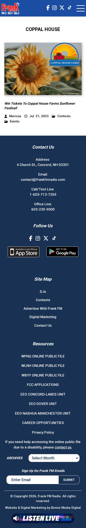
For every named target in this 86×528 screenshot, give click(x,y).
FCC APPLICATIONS (43, 385)
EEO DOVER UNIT (43, 404)
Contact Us (43, 325)
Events (14, 121)
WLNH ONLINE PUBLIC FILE (43, 366)
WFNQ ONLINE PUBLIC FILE (43, 356)
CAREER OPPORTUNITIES (43, 423)
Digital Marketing (42, 317)
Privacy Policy (43, 432)
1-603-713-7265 (43, 194)
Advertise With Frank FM (43, 308)
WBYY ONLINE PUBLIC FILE (43, 375)
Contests (64, 116)
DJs (43, 291)
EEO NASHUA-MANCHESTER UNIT (43, 413)
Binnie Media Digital (66, 508)
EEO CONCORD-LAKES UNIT (43, 394)
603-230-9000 (43, 209)
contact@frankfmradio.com (43, 179)
